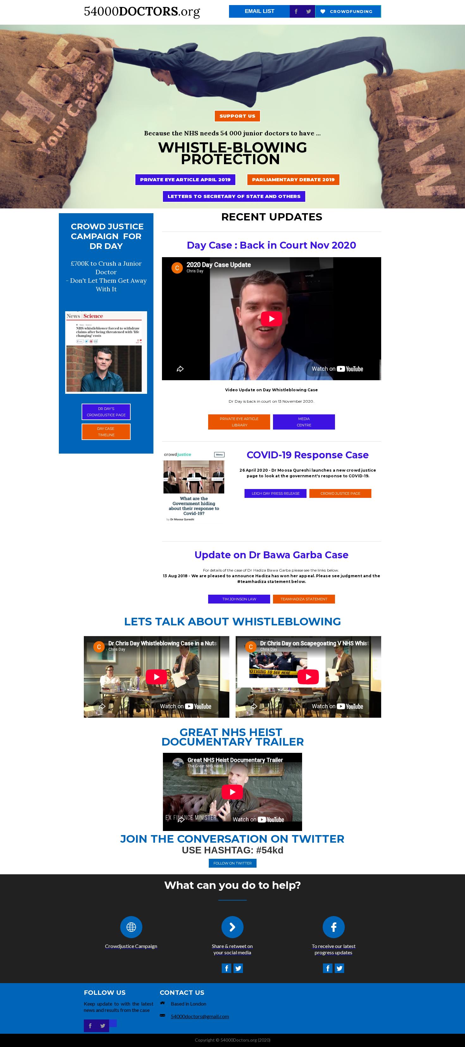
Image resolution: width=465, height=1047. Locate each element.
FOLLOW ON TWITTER (233, 863)
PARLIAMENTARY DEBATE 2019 (293, 180)
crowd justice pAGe (340, 493)
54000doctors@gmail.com (200, 1016)
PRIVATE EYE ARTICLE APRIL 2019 (185, 180)
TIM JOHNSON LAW (239, 599)
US (237, 116)
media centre (304, 422)
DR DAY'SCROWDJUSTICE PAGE (106, 411)
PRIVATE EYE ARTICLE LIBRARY (239, 422)
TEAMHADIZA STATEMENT (304, 599)
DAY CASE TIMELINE (106, 431)
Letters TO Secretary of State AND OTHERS (234, 196)
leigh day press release (276, 493)
